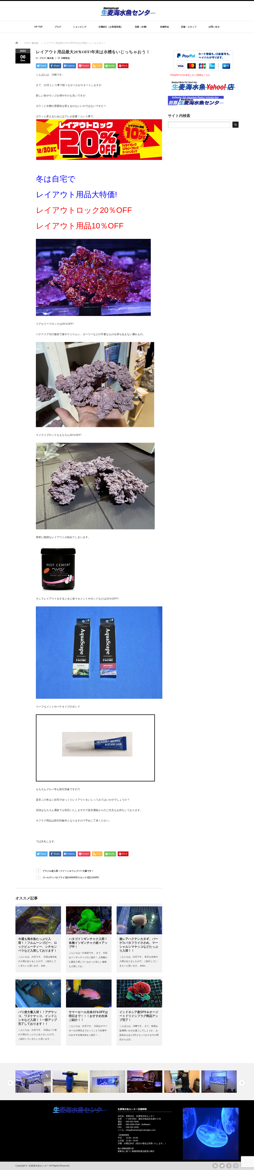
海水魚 (50, 58)
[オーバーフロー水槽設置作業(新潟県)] (182, 1081)
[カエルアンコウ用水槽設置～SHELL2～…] (108, 1081)
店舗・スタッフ (189, 27)
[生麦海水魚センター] (128, 14)
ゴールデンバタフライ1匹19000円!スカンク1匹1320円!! (70, 877)
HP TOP (38, 27)
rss (215, 1166)
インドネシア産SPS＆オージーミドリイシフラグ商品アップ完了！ (138, 1015)
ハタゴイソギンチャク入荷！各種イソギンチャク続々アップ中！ (88, 942)
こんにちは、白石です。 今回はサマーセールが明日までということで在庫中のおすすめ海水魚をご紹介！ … (88, 1030)
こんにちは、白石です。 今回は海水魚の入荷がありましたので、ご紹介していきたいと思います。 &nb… (37, 961)
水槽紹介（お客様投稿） (110, 27)
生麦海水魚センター (39, 1165)
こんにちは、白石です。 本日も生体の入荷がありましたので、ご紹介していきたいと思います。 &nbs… (138, 961)
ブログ (57, 27)
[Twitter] (222, 1166)
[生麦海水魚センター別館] (196, 104)
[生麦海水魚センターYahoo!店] (203, 94)
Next (242, 1083)
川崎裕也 (65, 58)
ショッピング (79, 27)
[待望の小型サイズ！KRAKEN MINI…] (33, 1081)
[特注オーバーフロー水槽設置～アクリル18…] (71, 1081)
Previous (10, 1083)
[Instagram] (236, 1166)
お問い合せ (214, 27)
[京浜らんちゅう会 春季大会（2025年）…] (219, 1081)
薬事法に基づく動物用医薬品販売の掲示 (136, 1151)
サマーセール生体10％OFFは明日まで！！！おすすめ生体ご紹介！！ (88, 1015)
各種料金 (164, 27)
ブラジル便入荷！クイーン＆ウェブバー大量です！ (68, 871)
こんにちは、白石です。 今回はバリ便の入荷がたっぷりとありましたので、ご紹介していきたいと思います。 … (37, 1034)
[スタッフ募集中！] (145, 1081)
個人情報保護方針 (126, 1148)
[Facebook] (229, 1166)
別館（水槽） (141, 27)
